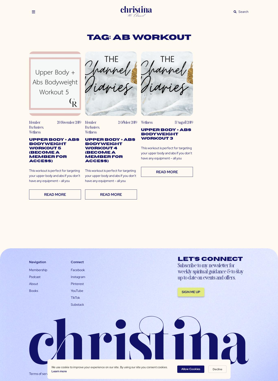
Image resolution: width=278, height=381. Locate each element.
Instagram (78, 277)
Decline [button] (217, 369)
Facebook (78, 270)
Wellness (35, 132)
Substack (77, 304)
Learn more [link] (59, 371)
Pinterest (77, 284)
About (33, 284)
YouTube (77, 291)
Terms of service (40, 374)
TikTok (75, 298)
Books (33, 291)
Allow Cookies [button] (190, 369)
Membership (38, 270)
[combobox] (243, 11)
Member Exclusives (36, 125)
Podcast (34, 277)
